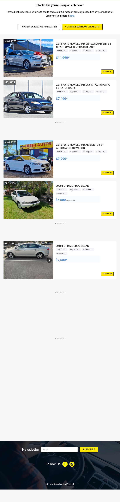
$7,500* (61, 260)
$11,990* (63, 57)
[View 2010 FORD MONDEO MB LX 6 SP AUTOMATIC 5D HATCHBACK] (49, 99)
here (72, 15)
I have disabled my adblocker (39, 26)
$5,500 (61, 200)
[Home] (60, 476)
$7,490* (62, 98)
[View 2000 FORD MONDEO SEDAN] (49, 200)
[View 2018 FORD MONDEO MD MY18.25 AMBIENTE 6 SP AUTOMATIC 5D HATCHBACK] (49, 58)
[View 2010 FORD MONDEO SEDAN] (49, 260)
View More (107, 71)
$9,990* (62, 159)
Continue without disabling (82, 26)
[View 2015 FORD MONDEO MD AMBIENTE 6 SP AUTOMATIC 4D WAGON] (49, 159)
